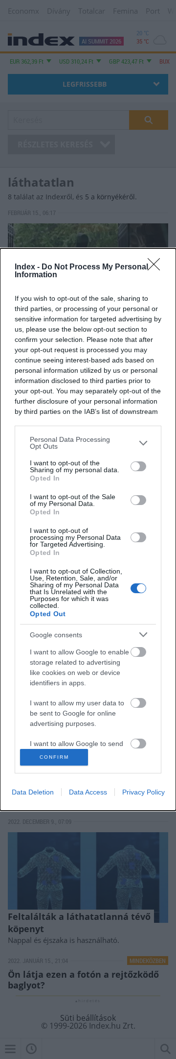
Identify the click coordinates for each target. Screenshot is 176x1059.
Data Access (88, 792)
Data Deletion (33, 792)
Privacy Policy (143, 792)
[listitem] (88, 443)
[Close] (157, 267)
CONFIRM (54, 757)
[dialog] (88, 529)
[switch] (138, 466)
